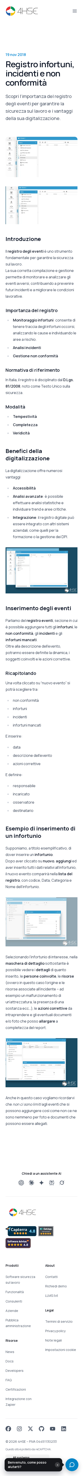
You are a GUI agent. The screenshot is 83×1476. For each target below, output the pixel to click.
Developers (15, 1370)
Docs (10, 1361)
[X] (30, 1428)
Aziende (12, 1310)
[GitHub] (41, 1428)
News (10, 1352)
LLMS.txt (51, 1295)
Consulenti (14, 1301)
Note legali (53, 1340)
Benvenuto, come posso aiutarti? (27, 1464)
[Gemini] (41, 1182)
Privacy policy (55, 1331)
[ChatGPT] (21, 1182)
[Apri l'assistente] (71, 1464)
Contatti (51, 1277)
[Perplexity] (51, 1182)
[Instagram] (19, 1428)
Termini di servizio (59, 1321)
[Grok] (62, 1182)
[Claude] (31, 1182)
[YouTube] (52, 1428)
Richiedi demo (56, 1286)
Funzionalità (15, 1292)
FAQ (9, 1380)
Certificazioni (16, 1389)
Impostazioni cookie (60, 1349)
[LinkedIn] (63, 1428)
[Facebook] (8, 1428)
